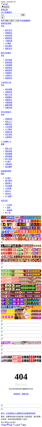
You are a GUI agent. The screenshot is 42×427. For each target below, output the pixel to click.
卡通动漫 (8, 41)
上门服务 (8, 129)
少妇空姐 (8, 127)
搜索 (23, 15)
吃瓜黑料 (8, 46)
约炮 (22, 21)
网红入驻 (8, 148)
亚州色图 (8, 60)
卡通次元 (8, 75)
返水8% (8, 191)
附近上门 (8, 121)
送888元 (8, 194)
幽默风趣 (8, 105)
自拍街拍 (8, 68)
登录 (2, 10)
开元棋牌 (8, 186)
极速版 (9, 210)
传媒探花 (8, 33)
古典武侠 (8, 92)
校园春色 (8, 97)
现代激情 (8, 89)
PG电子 (8, 161)
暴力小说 (8, 95)
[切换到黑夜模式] (3, 17)
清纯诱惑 (8, 70)
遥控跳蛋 (8, 156)
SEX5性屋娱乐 (6, 12)
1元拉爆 (8, 188)
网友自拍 (8, 151)
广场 (8, 213)
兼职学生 (8, 124)
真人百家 (8, 159)
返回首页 (16, 394)
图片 (12, 21)
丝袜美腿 (8, 65)
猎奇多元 (8, 49)
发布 (8, 208)
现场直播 (8, 154)
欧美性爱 (8, 38)
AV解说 (8, 43)
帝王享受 (8, 135)
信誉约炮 (8, 132)
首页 (2, 21)
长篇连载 (8, 102)
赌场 (28, 21)
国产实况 (8, 30)
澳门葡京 (8, 181)
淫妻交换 (8, 108)
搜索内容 (25, 394)
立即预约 (8, 137)
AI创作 (9, 205)
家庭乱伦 (8, 100)
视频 (7, 21)
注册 (6, 10)
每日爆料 (8, 167)
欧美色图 (8, 62)
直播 (25, 21)
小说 (17, 21)
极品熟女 (8, 78)
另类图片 (8, 73)
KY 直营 (8, 196)
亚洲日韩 (8, 35)
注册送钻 (8, 164)
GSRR (10, 422)
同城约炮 (8, 119)
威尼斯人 (8, 183)
